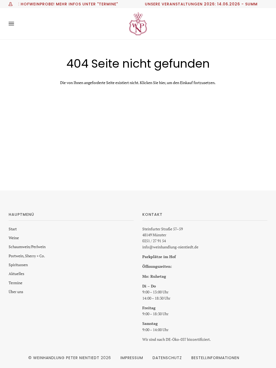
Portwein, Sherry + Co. (27, 255)
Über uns (16, 291)
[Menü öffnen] (17, 23)
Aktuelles (16, 273)
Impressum (131, 357)
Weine (14, 237)
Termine (15, 282)
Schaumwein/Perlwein (27, 246)
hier (162, 82)
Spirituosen (18, 264)
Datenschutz (167, 357)
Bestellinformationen (215, 357)
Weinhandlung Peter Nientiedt (66, 357)
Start (13, 228)
